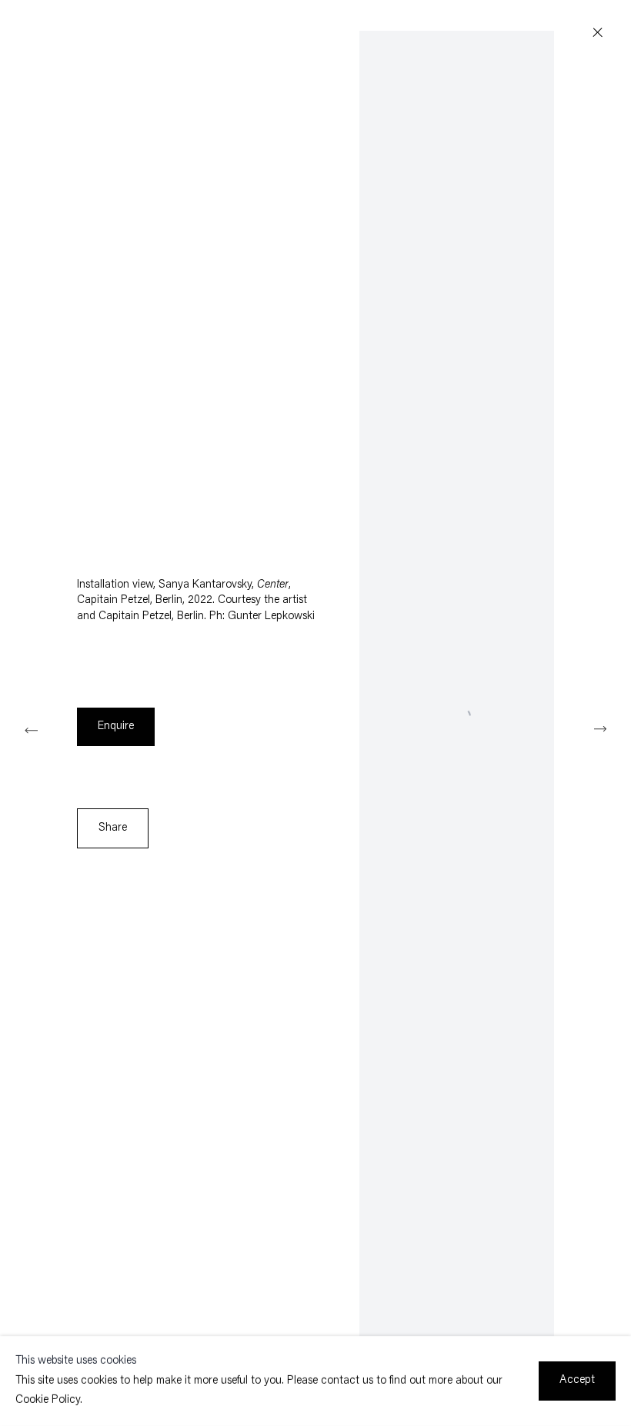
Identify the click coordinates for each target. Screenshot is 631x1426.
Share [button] (112, 828)
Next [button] (600, 728)
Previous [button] (30, 728)
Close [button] (598, 33)
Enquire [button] (116, 726)
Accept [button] (577, 1380)
